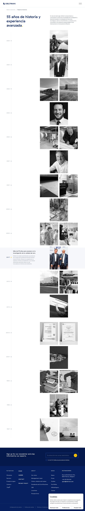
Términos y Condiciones (42, 507)
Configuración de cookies (16, 507)
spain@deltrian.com (67, 481)
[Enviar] (75, 455)
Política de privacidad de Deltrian (61, 460)
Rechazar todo (54, 507)
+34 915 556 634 (66, 479)
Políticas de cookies (29, 507)
